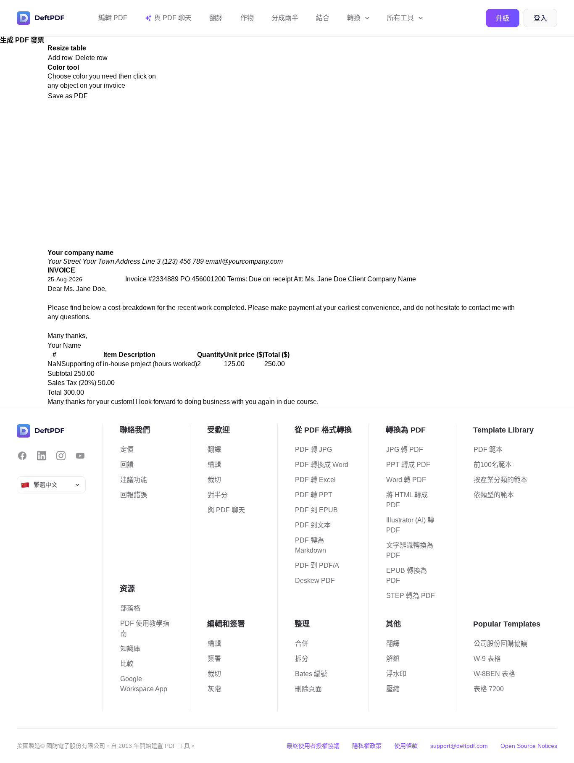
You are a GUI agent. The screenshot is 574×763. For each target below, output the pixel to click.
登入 (540, 18)
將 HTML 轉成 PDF (407, 500)
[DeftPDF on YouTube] (80, 455)
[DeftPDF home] (41, 18)
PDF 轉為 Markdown (310, 545)
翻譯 (216, 17)
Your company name (80, 252)
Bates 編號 (311, 673)
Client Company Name (382, 279)
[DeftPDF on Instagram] (60, 455)
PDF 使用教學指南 (144, 628)
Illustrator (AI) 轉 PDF (410, 525)
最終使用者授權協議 (313, 745)
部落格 (130, 608)
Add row (60, 57)
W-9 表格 (487, 658)
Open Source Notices (528, 745)
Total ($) (277, 354)
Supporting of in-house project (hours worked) (129, 363)
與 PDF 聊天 (226, 510)
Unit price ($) (244, 354)
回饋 (127, 464)
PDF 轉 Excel (315, 479)
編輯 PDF (112, 17)
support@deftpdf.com (459, 745)
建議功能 (133, 479)
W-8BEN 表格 (494, 673)
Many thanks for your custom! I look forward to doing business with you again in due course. (183, 401)
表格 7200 (489, 688)
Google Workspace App (143, 683)
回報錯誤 (133, 494)
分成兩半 (284, 17)
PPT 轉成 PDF (408, 464)
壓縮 (393, 688)
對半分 (218, 494)
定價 (127, 449)
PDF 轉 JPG (313, 449)
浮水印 (396, 673)
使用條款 (406, 745)
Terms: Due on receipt (259, 279)
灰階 (214, 688)
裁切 (214, 479)
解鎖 (393, 658)
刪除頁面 (308, 688)
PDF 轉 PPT (313, 494)
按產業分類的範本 (500, 479)
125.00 (234, 363)
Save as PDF (68, 96)
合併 (301, 643)
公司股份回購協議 (500, 643)
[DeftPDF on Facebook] (22, 455)
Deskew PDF (315, 580)
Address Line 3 (138, 261)
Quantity (210, 354)
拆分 (301, 658)
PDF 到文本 (313, 525)
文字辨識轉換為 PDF (409, 550)
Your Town (98, 261)
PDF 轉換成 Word (321, 464)
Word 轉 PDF (406, 479)
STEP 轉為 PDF (410, 595)
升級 (502, 18)
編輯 (214, 464)
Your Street (64, 261)
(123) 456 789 (183, 261)
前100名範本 (493, 464)
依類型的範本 (494, 494)
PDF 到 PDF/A (317, 565)
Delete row (91, 57)
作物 (247, 17)
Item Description (129, 354)
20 (84, 382)
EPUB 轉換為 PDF (406, 575)
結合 (322, 17)
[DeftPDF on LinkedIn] (41, 455)
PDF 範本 (488, 449)
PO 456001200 (203, 279)
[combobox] (51, 484)
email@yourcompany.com (244, 261)
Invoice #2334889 (152, 279)
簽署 (214, 658)
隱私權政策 (367, 745)
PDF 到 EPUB (316, 510)
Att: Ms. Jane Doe (320, 279)
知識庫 (130, 648)
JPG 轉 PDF (404, 449)
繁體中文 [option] (45, 484)
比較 (127, 663)
